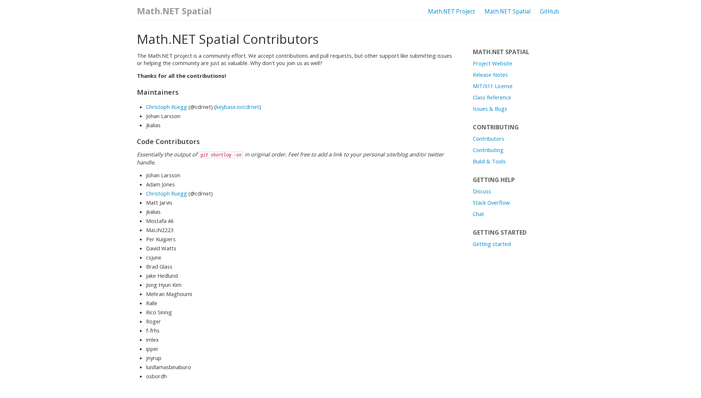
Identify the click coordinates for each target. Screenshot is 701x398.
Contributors (488, 138)
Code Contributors (168, 141)
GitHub (549, 11)
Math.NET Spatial (507, 11)
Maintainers (158, 91)
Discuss (482, 191)
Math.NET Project (451, 11)
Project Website (492, 63)
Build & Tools (489, 161)
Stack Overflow (491, 202)
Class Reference (492, 97)
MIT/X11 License (493, 86)
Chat (478, 213)
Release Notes (490, 74)
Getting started (492, 243)
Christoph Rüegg (166, 106)
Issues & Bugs (490, 108)
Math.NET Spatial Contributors (228, 39)
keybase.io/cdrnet (237, 106)
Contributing (488, 149)
